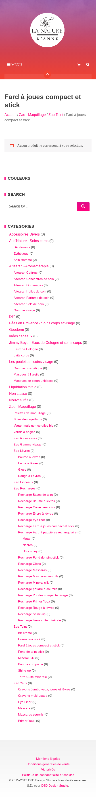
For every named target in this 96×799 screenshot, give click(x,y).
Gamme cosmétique (28, 368)
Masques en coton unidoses (33, 380)
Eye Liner (24, 702)
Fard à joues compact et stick (39, 645)
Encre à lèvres (28, 463)
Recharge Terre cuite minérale (39, 620)
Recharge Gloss (29, 563)
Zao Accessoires (25, 438)
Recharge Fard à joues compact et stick (46, 526)
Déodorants (22, 247)
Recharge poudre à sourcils (37, 589)
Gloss (22, 469)
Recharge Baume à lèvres (36, 501)
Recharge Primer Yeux (34, 601)
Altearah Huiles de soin (30, 291)
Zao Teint (55, 115)
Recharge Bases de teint (35, 494)
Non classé (18, 393)
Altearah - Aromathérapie (29, 266)
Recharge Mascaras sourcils (38, 576)
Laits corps (21, 355)
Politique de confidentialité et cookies (48, 775)
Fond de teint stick (31, 651)
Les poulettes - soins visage (31, 362)
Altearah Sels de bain (29, 304)
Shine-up (24, 670)
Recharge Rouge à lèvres (36, 607)
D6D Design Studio (54, 785)
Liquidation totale (22, 387)
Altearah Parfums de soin (31, 297)
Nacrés (28, 545)
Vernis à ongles (24, 432)
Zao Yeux (20, 683)
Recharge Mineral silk (33, 582)
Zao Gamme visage (28, 444)
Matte (27, 538)
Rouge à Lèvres (29, 476)
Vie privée (48, 769)
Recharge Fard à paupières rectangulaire (47, 532)
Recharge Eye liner (31, 520)
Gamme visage (24, 310)
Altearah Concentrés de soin (34, 279)
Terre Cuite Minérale (32, 677)
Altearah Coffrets (26, 272)
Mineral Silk (26, 658)
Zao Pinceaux (23, 482)
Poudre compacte (30, 664)
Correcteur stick (29, 639)
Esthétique (21, 253)
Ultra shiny (30, 551)
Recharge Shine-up (32, 614)
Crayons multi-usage (32, 695)
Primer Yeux (26, 721)
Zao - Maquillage (32, 115)
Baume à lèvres (29, 457)
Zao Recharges (24, 488)
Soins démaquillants (28, 419)
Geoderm (16, 330)
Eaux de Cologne (26, 349)
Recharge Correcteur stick (36, 507)
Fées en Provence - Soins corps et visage (42, 323)
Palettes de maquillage (30, 413)
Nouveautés (18, 400)
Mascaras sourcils (31, 714)
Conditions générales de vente (48, 764)
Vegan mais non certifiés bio (33, 425)
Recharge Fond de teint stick (38, 557)
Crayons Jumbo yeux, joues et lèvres (44, 689)
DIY (12, 317)
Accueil (10, 115)
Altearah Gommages (28, 285)
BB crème (25, 633)
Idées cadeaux (20, 336)
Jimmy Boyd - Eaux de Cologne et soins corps (45, 343)
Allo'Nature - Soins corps (28, 241)
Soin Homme (23, 260)
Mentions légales (48, 758)
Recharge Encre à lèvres (35, 513)
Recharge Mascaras (32, 570)
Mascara (24, 708)
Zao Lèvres (22, 450)
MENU (16, 65)
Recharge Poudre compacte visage (43, 595)
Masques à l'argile (26, 374)
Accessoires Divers (24, 234)
